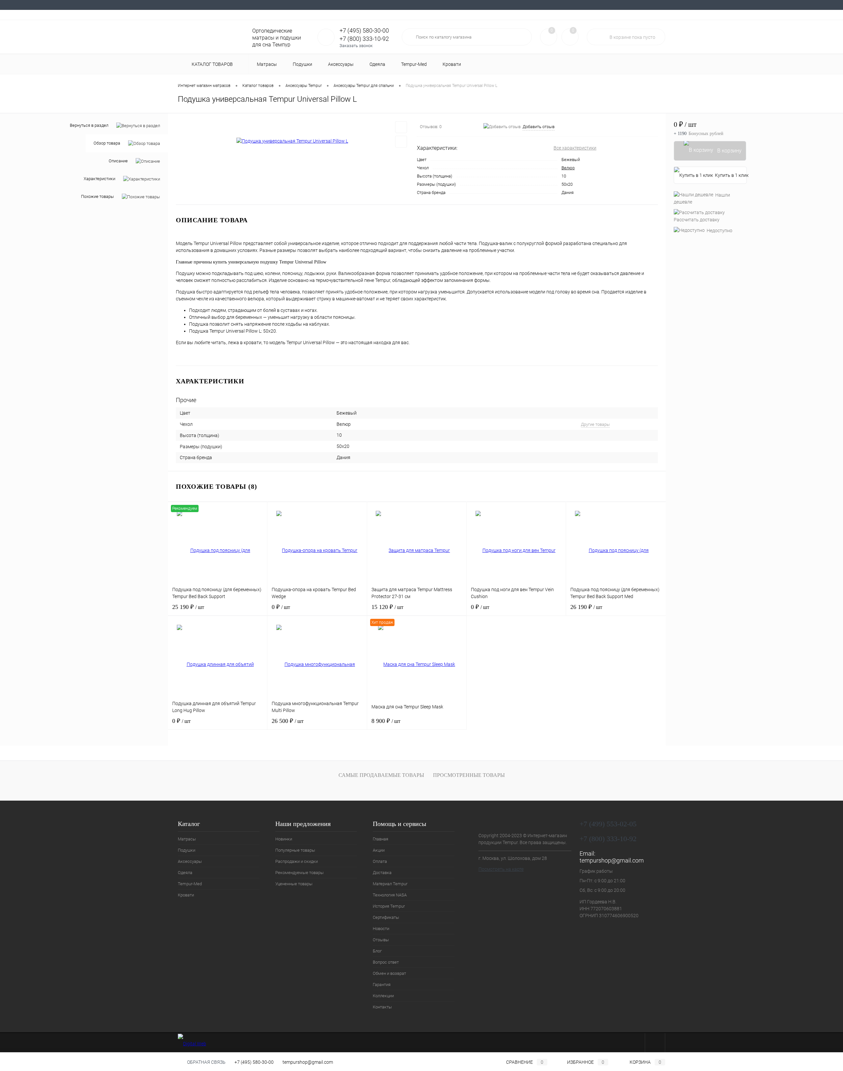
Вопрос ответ (495, 5)
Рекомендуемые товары (299, 872)
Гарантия (564, 5)
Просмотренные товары (469, 775)
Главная (185, 5)
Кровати (186, 894)
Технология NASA (323, 5)
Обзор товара (107, 143)
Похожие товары (97, 196)
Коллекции (591, 5)
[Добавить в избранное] (401, 127)
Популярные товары (295, 850)
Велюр (568, 167)
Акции (206, 5)
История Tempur (363, 5)
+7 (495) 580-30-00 (254, 1062)
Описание (118, 161)
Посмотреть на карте (501, 869)
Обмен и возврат (532, 5)
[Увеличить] (292, 141)
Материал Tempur (283, 5)
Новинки (283, 839)
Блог (470, 5)
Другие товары (595, 424)
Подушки (186, 850)
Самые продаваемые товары (381, 775)
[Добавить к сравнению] (401, 142)
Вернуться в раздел (89, 125)
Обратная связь (206, 1062)
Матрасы (187, 839)
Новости (428, 5)
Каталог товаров (213, 64)
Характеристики (99, 179)
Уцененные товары (294, 883)
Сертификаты (399, 5)
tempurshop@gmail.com (612, 860)
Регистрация (649, 15)
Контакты (618, 5)
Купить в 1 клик (731, 175)
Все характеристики (575, 148)
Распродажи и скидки (296, 861)
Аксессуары (190, 861)
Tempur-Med (190, 883)
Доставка (250, 5)
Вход (624, 15)
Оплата (226, 5)
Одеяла (185, 872)
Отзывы (451, 5)
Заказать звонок (356, 45)
